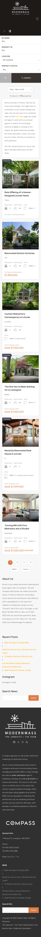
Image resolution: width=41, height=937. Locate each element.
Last (25, 569)
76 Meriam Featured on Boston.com (18, 656)
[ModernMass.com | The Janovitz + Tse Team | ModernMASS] (20, 14)
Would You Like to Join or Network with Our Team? (19, 651)
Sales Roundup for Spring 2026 (16, 643)
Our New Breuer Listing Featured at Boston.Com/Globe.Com (16, 665)
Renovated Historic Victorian (20, 253)
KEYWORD (6, 38)
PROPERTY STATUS (9, 66)
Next (14, 569)
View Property (20, 183)
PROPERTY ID (7, 47)
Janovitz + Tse (13, 857)
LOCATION (6, 56)
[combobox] (20, 60)
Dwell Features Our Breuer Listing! (17, 670)
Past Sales (19, 117)
